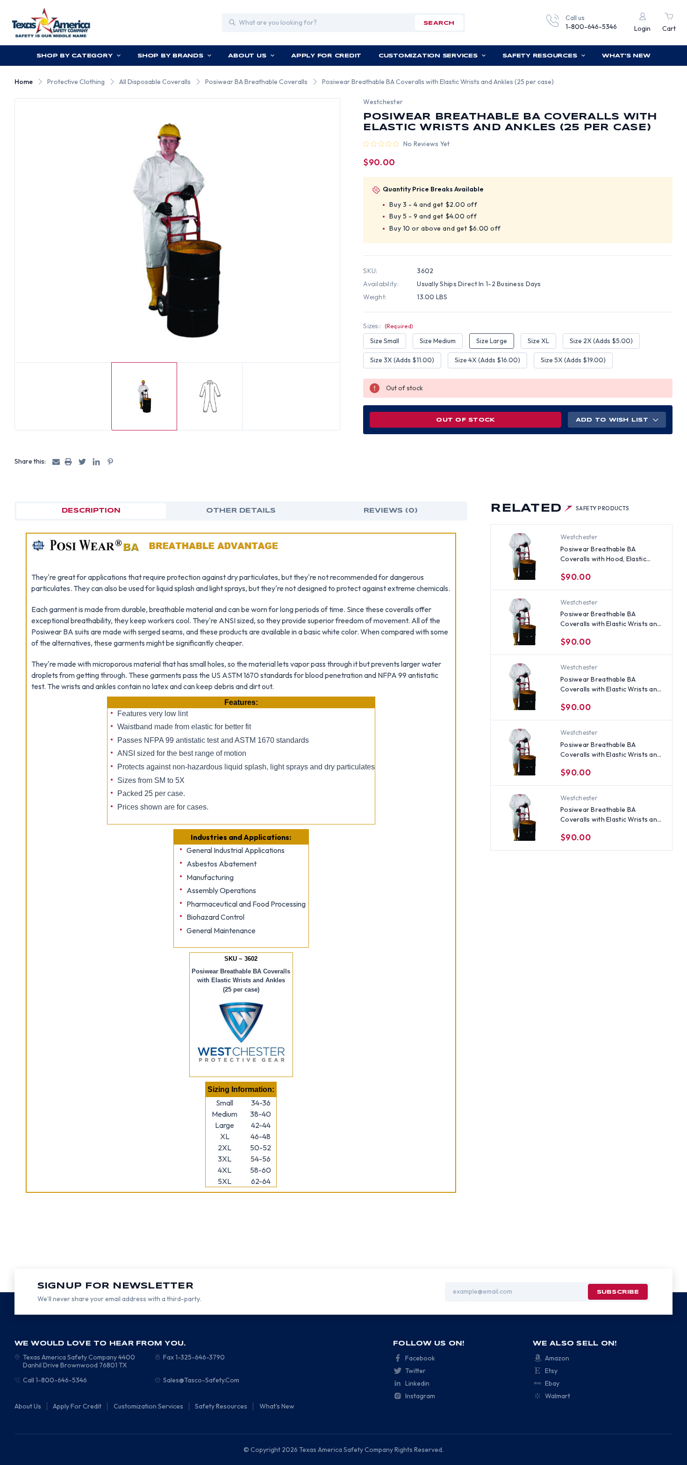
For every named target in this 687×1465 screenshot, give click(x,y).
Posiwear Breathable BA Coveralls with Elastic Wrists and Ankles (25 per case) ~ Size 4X (610, 814)
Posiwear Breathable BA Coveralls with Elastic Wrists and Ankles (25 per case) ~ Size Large (611, 619)
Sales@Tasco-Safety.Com (201, 1380)
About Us (247, 55)
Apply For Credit (326, 55)
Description (91, 510)
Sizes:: (388, 326)
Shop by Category (74, 55)
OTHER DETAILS (241, 510)
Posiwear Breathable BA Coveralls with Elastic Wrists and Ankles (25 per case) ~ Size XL (610, 684)
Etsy (551, 1370)
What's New (626, 55)
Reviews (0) (391, 510)
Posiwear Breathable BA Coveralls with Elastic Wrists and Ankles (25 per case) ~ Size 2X (610, 750)
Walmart (557, 1396)
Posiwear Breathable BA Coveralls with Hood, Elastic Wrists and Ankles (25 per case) (609, 554)
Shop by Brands (170, 55)
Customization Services (428, 55)
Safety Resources (539, 55)
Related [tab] (560, 508)
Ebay (552, 1383)
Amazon (557, 1358)
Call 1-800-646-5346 (55, 1380)
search (438, 23)
